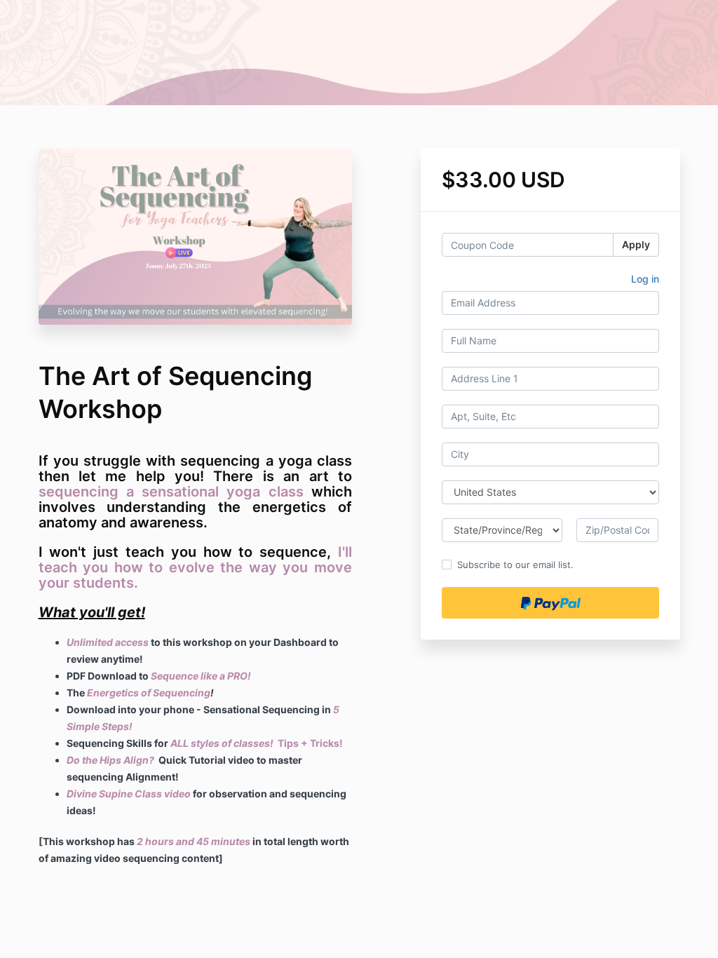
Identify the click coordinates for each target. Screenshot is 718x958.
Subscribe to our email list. (515, 564)
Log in (645, 279)
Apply (636, 244)
